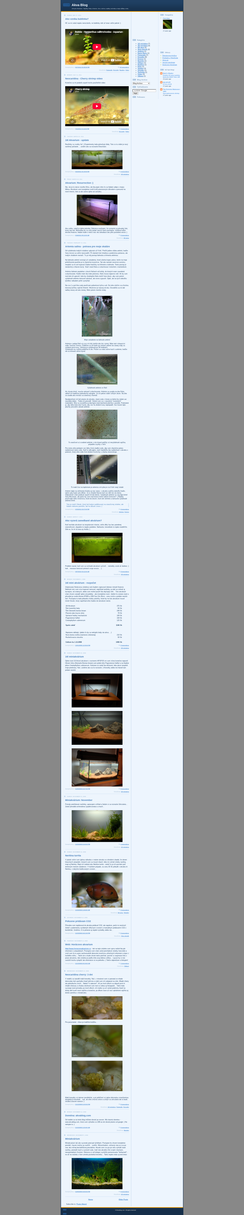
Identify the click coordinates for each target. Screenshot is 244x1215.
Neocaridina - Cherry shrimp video (84, 78)
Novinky (126, 1130)
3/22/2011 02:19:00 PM (82, 171)
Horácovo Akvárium (169, 65)
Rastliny (122, 70)
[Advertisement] (145, 24)
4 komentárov (124, 509)
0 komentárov (124, 235)
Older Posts (123, 1200)
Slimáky (126, 912)
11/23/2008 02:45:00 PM (82, 844)
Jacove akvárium (168, 62)
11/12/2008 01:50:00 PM (82, 1104)
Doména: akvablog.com (78, 1115)
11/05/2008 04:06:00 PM (82, 1191)
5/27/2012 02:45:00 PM (82, 67)
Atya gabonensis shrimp (171, 93)
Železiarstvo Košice (169, 55)
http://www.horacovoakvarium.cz (78, 949)
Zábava (140, 76)
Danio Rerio (142, 53)
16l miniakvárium (74, 656)
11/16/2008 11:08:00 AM (82, 910)
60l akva (126, 238)
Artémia (121, 512)
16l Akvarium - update (77, 140)
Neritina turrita (73, 855)
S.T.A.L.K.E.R (167, 84)
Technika (141, 72)
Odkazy (126, 966)
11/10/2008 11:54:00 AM (82, 1127)
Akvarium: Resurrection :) (79, 183)
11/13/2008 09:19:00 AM (82, 963)
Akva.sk (165, 60)
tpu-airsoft (166, 82)
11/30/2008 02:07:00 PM (82, 789)
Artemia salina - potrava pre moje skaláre (87, 246)
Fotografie (109, 70)
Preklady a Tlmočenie (170, 58)
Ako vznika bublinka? (77, 19)
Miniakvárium (72, 1139)
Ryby (140, 67)
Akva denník (125, 936)
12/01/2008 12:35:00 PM (82, 645)
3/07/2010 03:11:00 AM (82, 571)
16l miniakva (125, 174)
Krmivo (127, 512)
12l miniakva (125, 847)
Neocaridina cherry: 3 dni (79, 974)
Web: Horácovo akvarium (79, 944)
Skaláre (140, 68)
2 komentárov (124, 129)
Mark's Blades (168, 73)
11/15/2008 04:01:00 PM (82, 933)
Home (90, 1200)
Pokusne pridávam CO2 (78, 921)
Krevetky (116, 70)
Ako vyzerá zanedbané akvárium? (83, 520)
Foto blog (166, 18)
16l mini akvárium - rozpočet (80, 583)
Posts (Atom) (82, 1204)
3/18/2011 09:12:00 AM (82, 235)
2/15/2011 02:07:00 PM (82, 509)
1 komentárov (124, 844)
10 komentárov (124, 67)
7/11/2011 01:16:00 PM (82, 129)
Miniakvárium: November (78, 800)
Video (127, 70)
